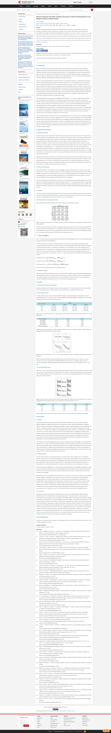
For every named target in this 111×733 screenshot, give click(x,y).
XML (57, 25)
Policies (84, 716)
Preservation (84, 721)
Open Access (85, 718)
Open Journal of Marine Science (42, 13)
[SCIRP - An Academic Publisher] (26, 2)
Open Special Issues (23, 74)
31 (59, 510)
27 (57, 460)
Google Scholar (58, 599)
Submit (71, 6)
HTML (54, 25)
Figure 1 (78, 169)
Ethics (51, 718)
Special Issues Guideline (24, 79)
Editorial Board (22, 24)
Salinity (62, 46)
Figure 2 (84, 297)
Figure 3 (45, 370)
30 (59, 479)
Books (43, 6)
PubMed (64, 534)
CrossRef (59, 534)
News (49, 6)
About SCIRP (54, 716)
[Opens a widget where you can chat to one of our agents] (106, 730)
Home (21, 6)
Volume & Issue (67, 725)
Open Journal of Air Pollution (25, 194)
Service (66, 716)
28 (76, 462)
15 (37, 606)
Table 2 (46, 297)
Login (90, 2)
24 (89, 433)
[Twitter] (19, 214)
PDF (51, 25)
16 (68, 110)
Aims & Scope (22, 16)
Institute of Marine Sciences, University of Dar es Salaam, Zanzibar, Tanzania (52, 23)
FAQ (19, 91)
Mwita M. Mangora (40, 21)
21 (71, 232)
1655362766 (22, 226)
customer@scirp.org (24, 221)
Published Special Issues (24, 77)
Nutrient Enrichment (56, 46)
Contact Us (20, 89)
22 (90, 252)
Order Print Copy (22, 87)
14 (62, 117)
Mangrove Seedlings (48, 46)
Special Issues (53, 727)
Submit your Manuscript (60, 731)
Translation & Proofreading (69, 721)
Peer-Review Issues (54, 723)
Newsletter (20, 84)
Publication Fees (22, 26)
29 (51, 477)
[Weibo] (31, 214)
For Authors (52, 721)
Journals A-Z (39, 718)
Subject (38, 719)
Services (63, 6)
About (56, 6)
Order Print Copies (67, 719)
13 (37, 596)
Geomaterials (22, 133)
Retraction (84, 723)
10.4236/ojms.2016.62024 (43, 25)
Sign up (50, 731)
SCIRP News (70, 731)
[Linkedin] (27, 214)
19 (70, 103)
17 (71, 98)
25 (65, 438)
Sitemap (39, 723)
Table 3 (56, 370)
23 (87, 433)
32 (37, 695)
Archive (20, 21)
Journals (35, 6)
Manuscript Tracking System (69, 718)
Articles (28, 6)
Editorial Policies (53, 719)
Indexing (21, 29)
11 (68, 98)
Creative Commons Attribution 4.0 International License (65, 710)
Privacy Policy (85, 725)
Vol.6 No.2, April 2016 (54, 13)
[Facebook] (23, 214)
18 (53, 100)
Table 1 (48, 289)
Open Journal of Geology (24, 148)
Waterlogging (67, 46)
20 (64, 109)
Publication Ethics (85, 719)
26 (63, 450)
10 (62, 89)
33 (61, 510)
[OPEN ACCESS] (77, 2)
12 (37, 590)
